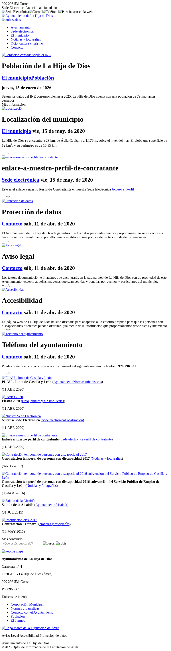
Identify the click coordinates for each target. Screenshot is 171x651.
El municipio (20, 35)
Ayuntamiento (21, 27)
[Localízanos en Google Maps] (12, 551)
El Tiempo (18, 620)
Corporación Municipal (27, 604)
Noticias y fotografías (26, 39)
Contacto (17, 47)
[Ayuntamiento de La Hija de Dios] (27, 16)
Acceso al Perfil (123, 189)
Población (18, 616)
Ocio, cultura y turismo (27, 43)
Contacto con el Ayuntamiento (32, 612)
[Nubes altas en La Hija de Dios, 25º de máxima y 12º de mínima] (11, 20)
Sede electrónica (22, 31)
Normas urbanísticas (25, 608)
